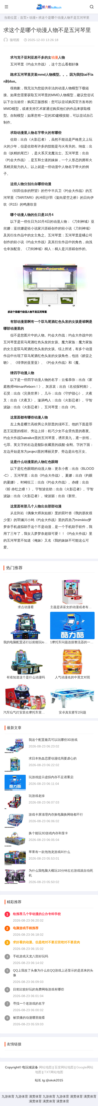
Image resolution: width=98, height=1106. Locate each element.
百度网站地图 (64, 1067)
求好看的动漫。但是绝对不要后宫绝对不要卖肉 (46, 942)
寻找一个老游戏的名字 (29, 1003)
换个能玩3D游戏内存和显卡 (48, 833)
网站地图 (45, 1067)
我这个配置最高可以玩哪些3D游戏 (53, 740)
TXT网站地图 (53, 1072)
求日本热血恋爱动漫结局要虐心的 (53, 758)
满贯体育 (35, 1096)
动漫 (32, 17)
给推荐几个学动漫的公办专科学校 (37, 914)
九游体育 (8, 1096)
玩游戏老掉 (37, 796)
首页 (23, 17)
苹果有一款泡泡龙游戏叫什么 (49, 852)
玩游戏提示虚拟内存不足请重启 (51, 777)
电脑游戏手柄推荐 (26, 928)
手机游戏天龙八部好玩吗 (30, 956)
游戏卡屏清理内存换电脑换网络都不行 (56, 814)
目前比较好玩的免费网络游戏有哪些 (38, 989)
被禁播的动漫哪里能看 (29, 1017)
